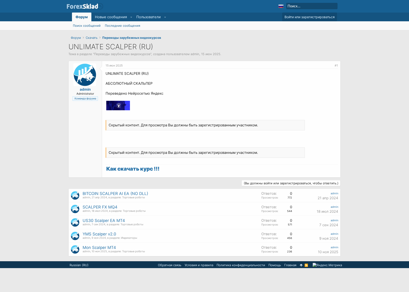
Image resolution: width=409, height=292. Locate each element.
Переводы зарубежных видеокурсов (122, 54)
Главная (290, 265)
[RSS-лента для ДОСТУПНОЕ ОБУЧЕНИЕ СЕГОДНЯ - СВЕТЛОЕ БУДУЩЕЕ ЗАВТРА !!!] (306, 265)
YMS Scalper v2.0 (99, 234)
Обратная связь (169, 265)
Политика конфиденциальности (241, 265)
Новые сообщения (111, 17)
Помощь (274, 265)
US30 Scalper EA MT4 (104, 220)
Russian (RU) (79, 265)
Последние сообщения (122, 25)
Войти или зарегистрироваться (310, 17)
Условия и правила (199, 265)
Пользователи (148, 17)
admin (195, 54)
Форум (82, 17)
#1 (336, 65)
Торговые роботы (133, 197)
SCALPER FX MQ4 (100, 207)
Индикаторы (129, 237)
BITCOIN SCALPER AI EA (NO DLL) (115, 193)
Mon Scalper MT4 (99, 247)
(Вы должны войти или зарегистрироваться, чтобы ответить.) (291, 183)
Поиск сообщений (87, 25)
